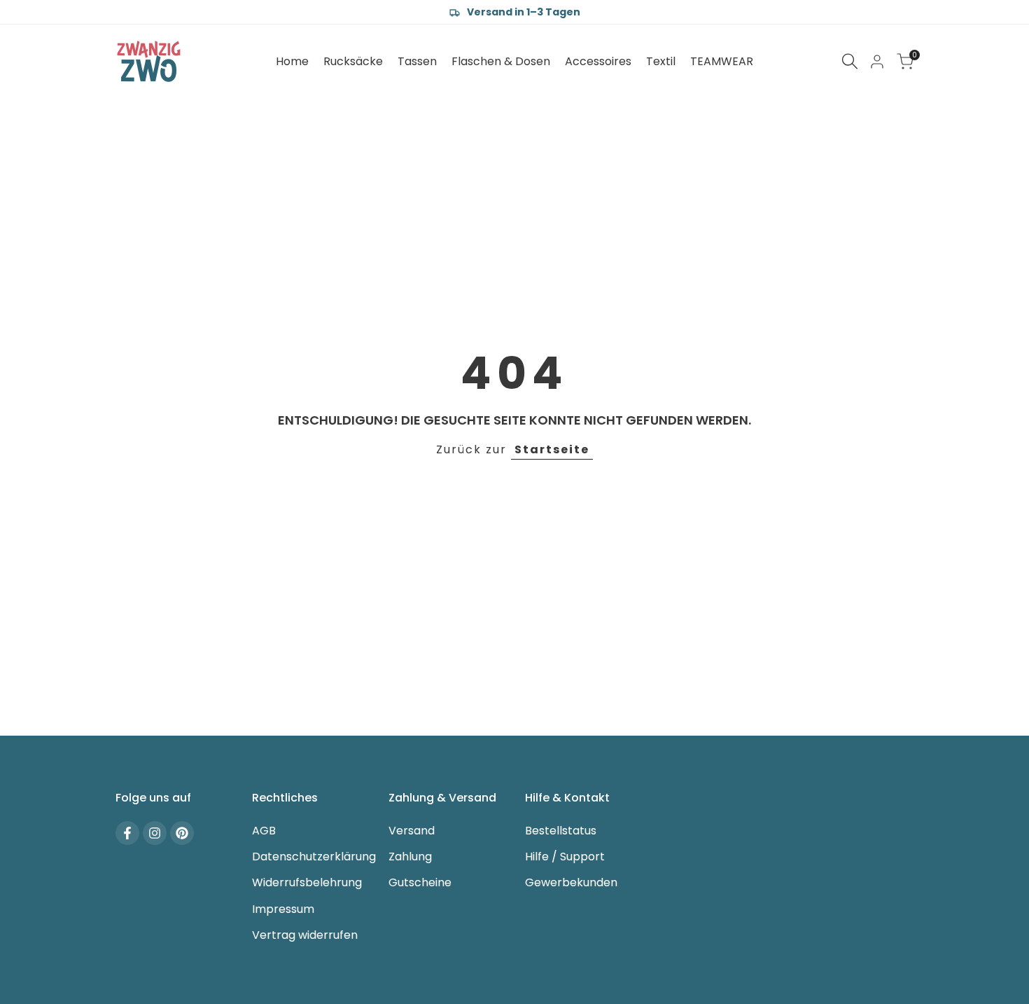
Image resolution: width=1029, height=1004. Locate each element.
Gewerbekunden (571, 882)
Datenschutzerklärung (314, 856)
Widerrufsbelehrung (307, 882)
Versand (411, 831)
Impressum (283, 909)
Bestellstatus (560, 831)
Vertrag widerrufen (305, 935)
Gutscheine (419, 882)
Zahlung (410, 856)
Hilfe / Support (565, 856)
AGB (264, 831)
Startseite (551, 449)
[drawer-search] (850, 61)
